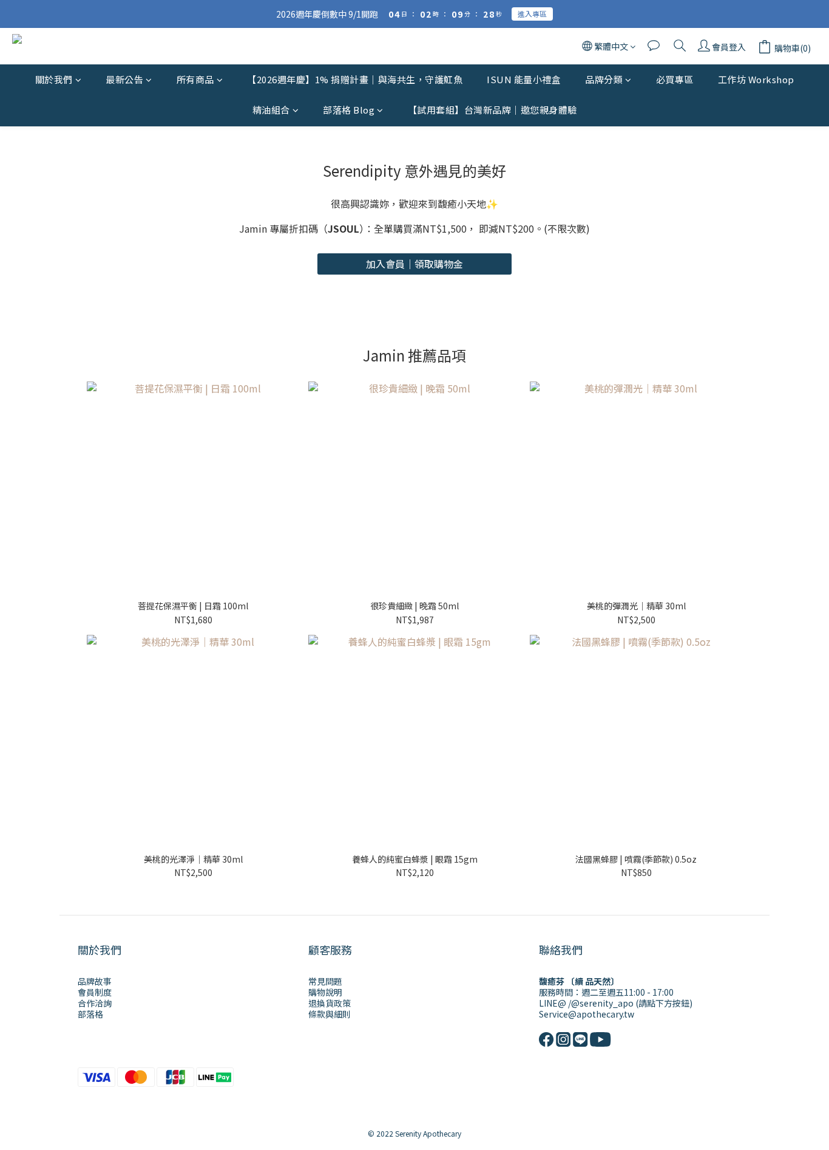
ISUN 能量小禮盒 (524, 79)
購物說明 (325, 992)
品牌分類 (604, 79)
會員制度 (95, 992)
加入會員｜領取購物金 (414, 263)
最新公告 (124, 79)
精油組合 (271, 110)
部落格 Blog (348, 110)
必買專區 (675, 79)
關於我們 (54, 79)
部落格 (90, 1014)
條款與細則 (329, 1014)
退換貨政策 (329, 1003)
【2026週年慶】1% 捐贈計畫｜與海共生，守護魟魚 (354, 79)
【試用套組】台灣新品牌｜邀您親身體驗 (492, 110)
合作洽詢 (95, 1003)
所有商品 (195, 79)
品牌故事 (95, 981)
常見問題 (325, 981)
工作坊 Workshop (756, 79)
